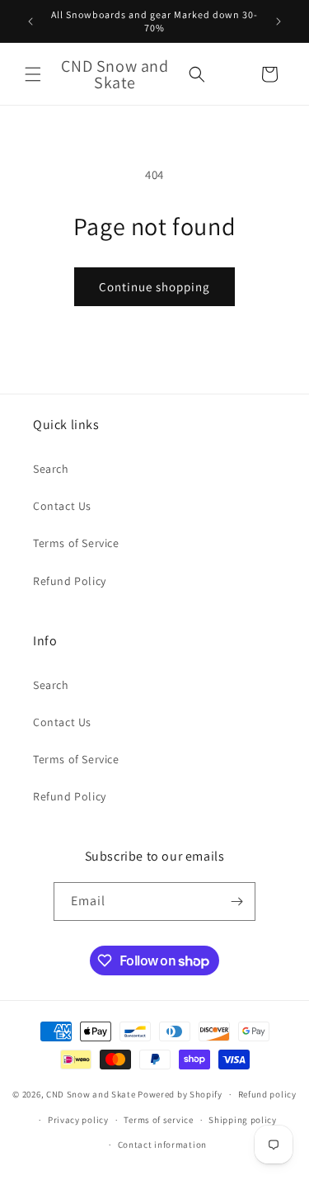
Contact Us (62, 505)
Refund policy (267, 1094)
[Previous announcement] (30, 21)
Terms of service (158, 1120)
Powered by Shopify (180, 1094)
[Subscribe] (236, 901)
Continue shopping (154, 287)
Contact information (162, 1144)
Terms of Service (76, 543)
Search (51, 468)
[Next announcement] (278, 21)
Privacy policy (78, 1120)
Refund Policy (69, 580)
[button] (33, 74)
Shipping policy (242, 1120)
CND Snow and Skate (91, 1094)
